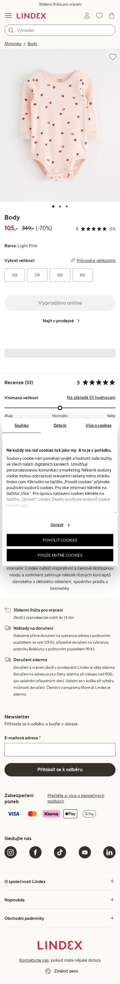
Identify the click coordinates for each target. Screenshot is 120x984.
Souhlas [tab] (21, 425)
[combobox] (60, 30)
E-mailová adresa (22, 737)
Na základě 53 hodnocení (91, 397)
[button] (60, 125)
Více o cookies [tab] (98, 425)
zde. (24, 504)
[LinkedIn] (109, 852)
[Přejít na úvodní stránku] (31, 15)
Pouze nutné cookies (60, 554)
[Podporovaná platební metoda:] (60, 814)
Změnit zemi (66, 971)
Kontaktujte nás (34, 960)
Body (32, 43)
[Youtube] (85, 852)
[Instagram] (10, 852)
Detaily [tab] (60, 425)
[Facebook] (35, 852)
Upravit (57, 524)
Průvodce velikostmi (96, 260)
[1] (53, 206)
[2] (60, 206)
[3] (66, 206)
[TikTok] (60, 852)
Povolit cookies (60, 540)
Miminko (12, 43)
